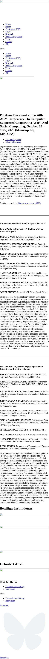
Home (8, 24)
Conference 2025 (12, 29)
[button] (24, 49)
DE (6, 44)
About (8, 27)
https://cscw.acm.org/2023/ (29, 203)
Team (7, 39)
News (7, 32)
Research (9, 34)
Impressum (10, 589)
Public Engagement (13, 36)
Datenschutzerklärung (14, 586)
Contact (8, 41)
